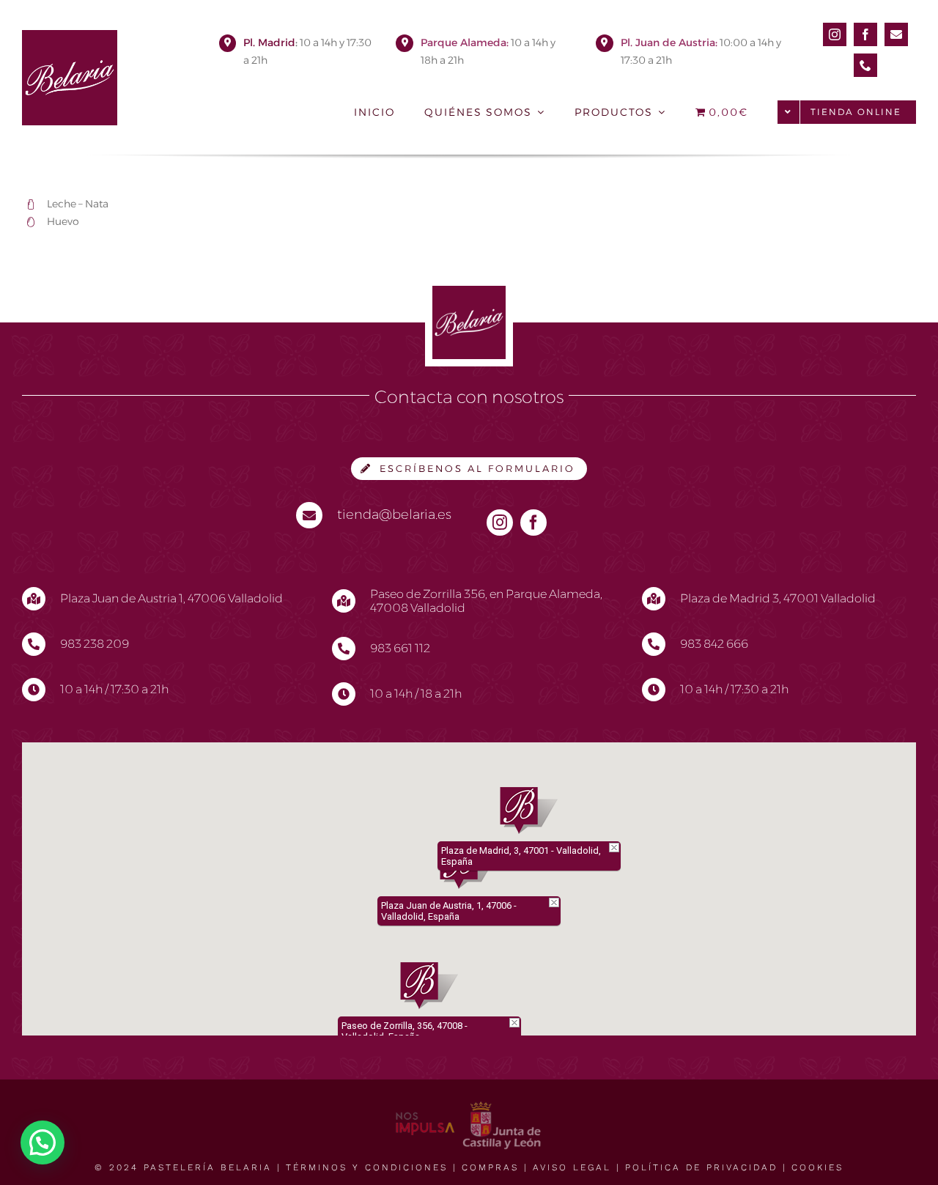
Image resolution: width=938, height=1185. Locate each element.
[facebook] (865, 34)
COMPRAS (490, 1167)
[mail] (896, 34)
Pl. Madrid (269, 42)
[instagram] (834, 34)
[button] (429, 985)
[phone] (865, 65)
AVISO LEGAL (572, 1167)
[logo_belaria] (69, 36)
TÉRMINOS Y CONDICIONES (367, 1167)
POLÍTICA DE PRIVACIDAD (701, 1167)
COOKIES (817, 1167)
